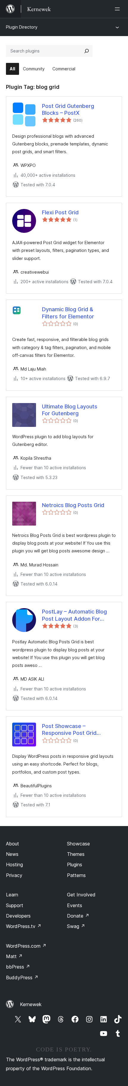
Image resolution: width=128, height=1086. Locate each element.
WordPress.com (26, 946)
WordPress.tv (23, 926)
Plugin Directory (22, 27)
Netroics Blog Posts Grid (73, 505)
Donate (78, 916)
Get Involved (81, 895)
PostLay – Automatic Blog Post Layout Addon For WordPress (74, 615)
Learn (12, 895)
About (12, 844)
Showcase (78, 844)
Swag (76, 926)
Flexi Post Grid (60, 212)
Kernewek (31, 1004)
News (12, 854)
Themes (76, 854)
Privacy (14, 875)
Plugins (74, 864)
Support (14, 905)
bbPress (18, 967)
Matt (14, 956)
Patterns (76, 875)
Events (74, 905)
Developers (18, 916)
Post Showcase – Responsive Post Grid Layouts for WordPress (71, 730)
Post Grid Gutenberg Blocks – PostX (68, 109)
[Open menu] (118, 9)
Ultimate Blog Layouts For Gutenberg (69, 409)
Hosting (14, 864)
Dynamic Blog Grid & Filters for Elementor (68, 312)
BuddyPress (22, 977)
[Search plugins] (87, 51)
